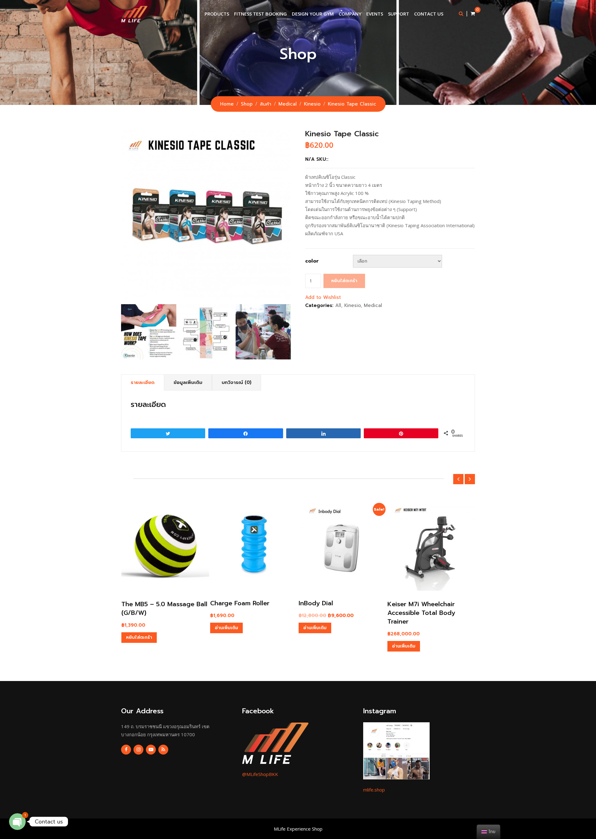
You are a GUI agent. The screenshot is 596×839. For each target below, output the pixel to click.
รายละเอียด (143, 382)
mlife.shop (374, 790)
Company (350, 14)
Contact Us (428, 14)
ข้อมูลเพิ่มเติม (188, 382)
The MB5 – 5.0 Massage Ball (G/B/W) (164, 608)
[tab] (142, 382)
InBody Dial (316, 603)
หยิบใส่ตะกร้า (344, 280)
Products (217, 14)
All (338, 305)
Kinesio (352, 305)
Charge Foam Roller (239, 603)
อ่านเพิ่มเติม (226, 628)
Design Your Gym (313, 14)
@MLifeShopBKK (260, 774)
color (312, 261)
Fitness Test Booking (260, 14)
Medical (373, 305)
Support (398, 14)
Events (374, 14)
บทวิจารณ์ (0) (236, 382)
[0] (473, 14)
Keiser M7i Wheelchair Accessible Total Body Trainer (421, 612)
